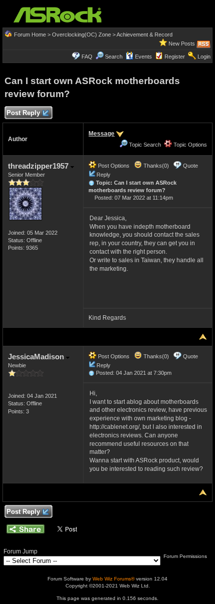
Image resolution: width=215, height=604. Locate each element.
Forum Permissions (186, 556)
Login (204, 57)
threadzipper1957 (39, 166)
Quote (190, 166)
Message (101, 133)
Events (143, 57)
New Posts (181, 44)
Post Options (113, 166)
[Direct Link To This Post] (91, 183)
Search (113, 57)
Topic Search (144, 145)
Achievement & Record (144, 35)
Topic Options (189, 145)
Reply (103, 175)
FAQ (87, 57)
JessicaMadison (37, 356)
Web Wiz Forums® (113, 578)
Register (174, 57)
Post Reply (23, 113)
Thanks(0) (155, 166)
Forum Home (30, 35)
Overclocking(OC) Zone (81, 35)
